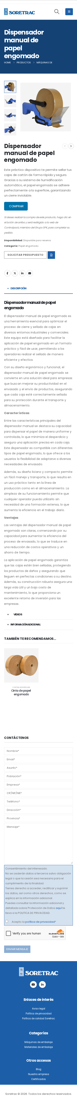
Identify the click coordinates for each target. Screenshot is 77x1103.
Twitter (14, 273)
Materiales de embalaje (38, 1047)
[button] (57, 11)
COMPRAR (16, 206)
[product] (21, 665)
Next (10, 132)
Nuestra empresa (38, 1074)
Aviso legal (38, 1008)
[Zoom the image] (38, 969)
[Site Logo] (19, 11)
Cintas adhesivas (21, 687)
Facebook (7, 273)
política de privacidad (40, 922)
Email (29, 273)
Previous (10, 84)
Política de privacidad (39, 1013)
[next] (71, 146)
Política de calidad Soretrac (38, 1018)
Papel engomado (28, 246)
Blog (38, 1069)
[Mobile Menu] (69, 11)
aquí (58, 908)
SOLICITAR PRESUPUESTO (25, 255)
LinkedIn (22, 273)
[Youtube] (33, 984)
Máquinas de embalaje (38, 1042)
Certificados (38, 1079)
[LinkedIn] (42, 984)
